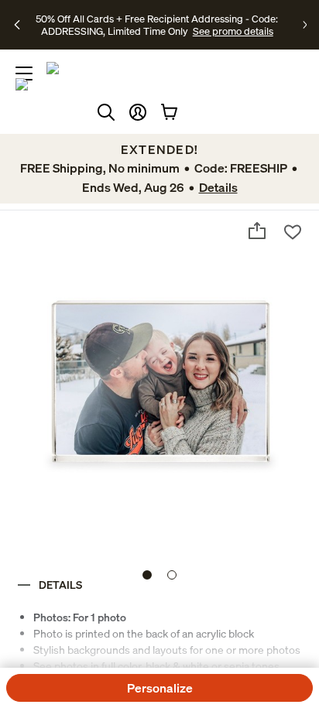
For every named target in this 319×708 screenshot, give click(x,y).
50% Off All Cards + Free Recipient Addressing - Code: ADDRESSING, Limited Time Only (157, 25)
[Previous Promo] (18, 24)
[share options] (257, 231)
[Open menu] (24, 73)
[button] (137, 112)
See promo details (233, 31)
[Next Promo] (305, 24)
